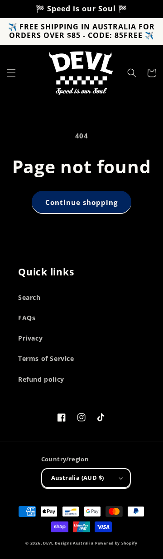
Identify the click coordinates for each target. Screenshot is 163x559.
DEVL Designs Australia (68, 542)
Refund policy (41, 379)
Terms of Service (46, 358)
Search (29, 297)
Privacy (30, 338)
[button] (11, 73)
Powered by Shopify (116, 542)
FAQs (26, 317)
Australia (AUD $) (77, 478)
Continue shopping (81, 202)
